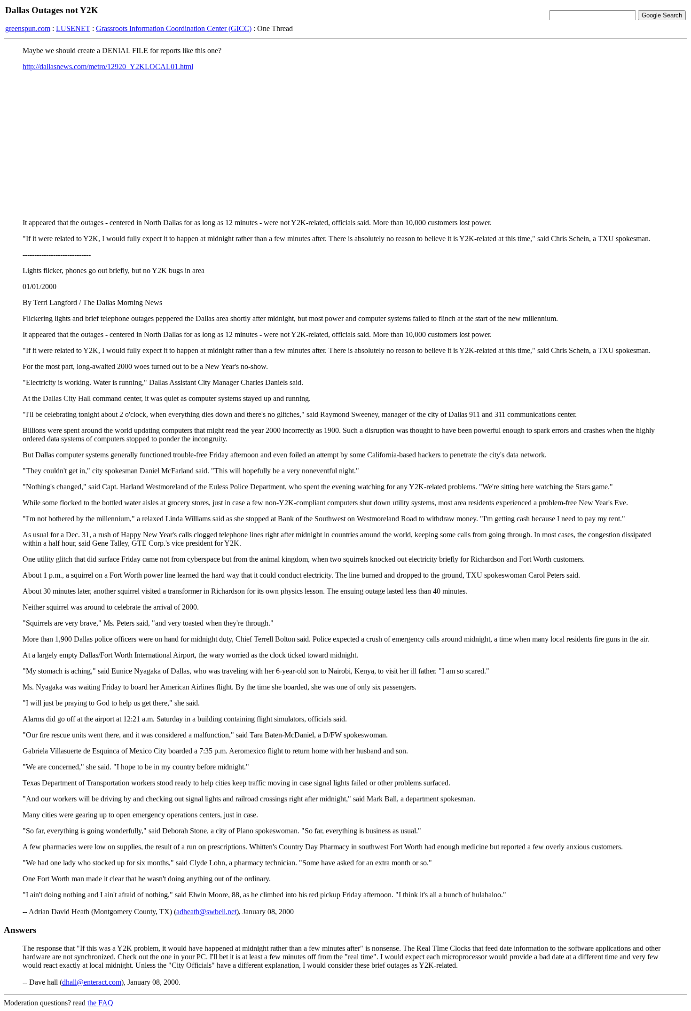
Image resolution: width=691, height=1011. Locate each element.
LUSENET (73, 28)
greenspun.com (27, 28)
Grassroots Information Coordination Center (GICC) (173, 28)
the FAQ (100, 1003)
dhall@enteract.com (91, 982)
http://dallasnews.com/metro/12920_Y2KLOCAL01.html (108, 67)
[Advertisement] (345, 144)
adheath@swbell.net (206, 912)
